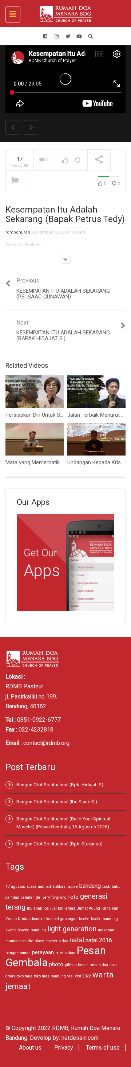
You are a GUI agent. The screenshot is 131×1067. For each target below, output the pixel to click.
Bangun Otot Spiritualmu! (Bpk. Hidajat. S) (59, 784)
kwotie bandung (32, 930)
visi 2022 (83, 976)
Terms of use (103, 1047)
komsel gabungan (62, 918)
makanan (106, 930)
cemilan (28, 897)
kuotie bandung (104, 918)
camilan (12, 897)
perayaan (43, 952)
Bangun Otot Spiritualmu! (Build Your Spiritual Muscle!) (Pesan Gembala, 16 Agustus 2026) (63, 822)
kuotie (84, 918)
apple (73, 886)
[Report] (15, 181)
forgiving (59, 897)
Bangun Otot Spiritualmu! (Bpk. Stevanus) (59, 843)
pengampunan (18, 953)
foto (73, 897)
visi (70, 976)
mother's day (56, 941)
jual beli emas (62, 908)
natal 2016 (99, 940)
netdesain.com (80, 1037)
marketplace (33, 941)
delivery (43, 897)
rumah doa (99, 965)
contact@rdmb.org (46, 743)
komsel (38, 918)
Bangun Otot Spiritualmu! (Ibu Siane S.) (56, 801)
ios (46, 908)
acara (31, 886)
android (44, 886)
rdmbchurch (17, 232)
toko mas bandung (50, 976)
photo (56, 964)
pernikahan (65, 953)
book (106, 886)
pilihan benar (76, 965)
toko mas (24, 976)
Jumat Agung (88, 908)
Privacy (63, 1047)
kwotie (11, 930)
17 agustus (15, 886)
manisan (13, 941)
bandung (90, 885)
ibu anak (34, 908)
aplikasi (59, 886)
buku (116, 886)
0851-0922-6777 (39, 719)
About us (30, 1047)
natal (77, 940)
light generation (71, 929)
